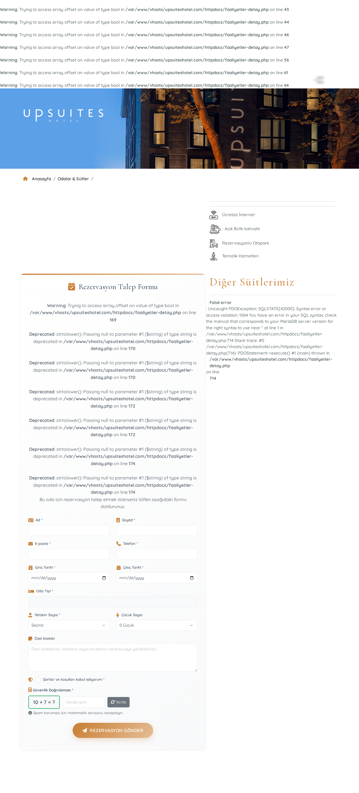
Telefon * (130, 543)
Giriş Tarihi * (45, 567)
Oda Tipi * (44, 591)
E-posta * (42, 543)
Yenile (120, 702)
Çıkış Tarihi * (133, 567)
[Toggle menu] (317, 80)
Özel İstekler (44, 638)
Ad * (39, 520)
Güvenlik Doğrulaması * (52, 690)
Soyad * (128, 520)
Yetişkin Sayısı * (47, 615)
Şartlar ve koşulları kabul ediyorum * (73, 679)
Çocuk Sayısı (131, 615)
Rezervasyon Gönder (116, 730)
